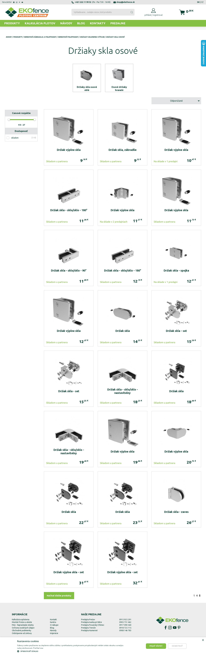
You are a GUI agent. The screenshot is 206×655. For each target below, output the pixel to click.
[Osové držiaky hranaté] (119, 78)
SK (198, 2)
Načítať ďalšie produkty (59, 595)
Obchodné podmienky (21, 630)
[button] (72, 651)
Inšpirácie (54, 633)
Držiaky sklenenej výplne (92, 37)
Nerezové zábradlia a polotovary (40, 37)
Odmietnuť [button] (177, 646)
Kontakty (97, 23)
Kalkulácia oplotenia (20, 619)
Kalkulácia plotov (40, 23)
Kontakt (53, 619)
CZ (202, 2)
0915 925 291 (125, 619)
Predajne (117, 23)
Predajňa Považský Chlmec (92, 625)
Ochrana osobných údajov (23, 628)
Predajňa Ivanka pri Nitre (91, 622)
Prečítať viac (38, 648)
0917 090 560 (125, 625)
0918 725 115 (125, 628)
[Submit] (132, 12)
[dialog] (103, 646)
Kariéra (53, 622)
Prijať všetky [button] (156, 646)
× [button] (203, 640)
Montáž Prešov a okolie (22, 622)
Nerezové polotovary (68, 37)
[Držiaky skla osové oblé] (87, 78)
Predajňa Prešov (88, 619)
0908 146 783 (125, 630)
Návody (66, 23)
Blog (81, 23)
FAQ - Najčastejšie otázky (23, 625)
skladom (14, 138)
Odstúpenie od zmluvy (22, 633)
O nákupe (54, 625)
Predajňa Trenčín (88, 628)
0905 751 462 (125, 622)
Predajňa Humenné (89, 630)
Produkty (12, 23)
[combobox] (103, 12)
